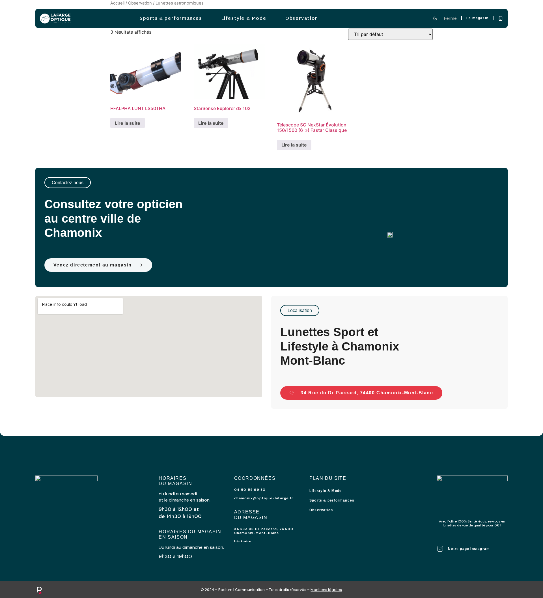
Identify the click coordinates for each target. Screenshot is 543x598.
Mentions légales (326, 589)
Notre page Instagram (469, 549)
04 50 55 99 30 (250, 489)
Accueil (117, 3)
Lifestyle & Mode (243, 19)
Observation (301, 19)
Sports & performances (171, 19)
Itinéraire (242, 541)
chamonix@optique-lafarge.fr (263, 498)
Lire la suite (127, 123)
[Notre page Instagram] (440, 548)
